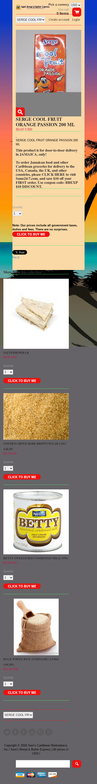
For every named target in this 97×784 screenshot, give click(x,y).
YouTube (32, 732)
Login (76, 19)
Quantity (17, 207)
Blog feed (48, 732)
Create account (59, 19)
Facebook (15, 732)
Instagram (40, 732)
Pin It (15, 257)
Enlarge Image (20, 111)
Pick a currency (59, 4)
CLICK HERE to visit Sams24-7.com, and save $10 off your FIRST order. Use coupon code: (46, 178)
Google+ (23, 732)
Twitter (7, 732)
